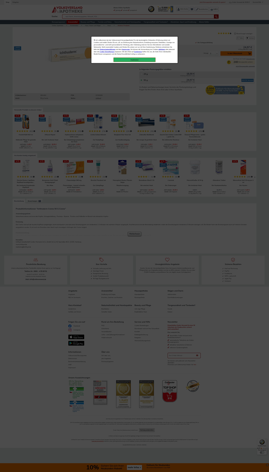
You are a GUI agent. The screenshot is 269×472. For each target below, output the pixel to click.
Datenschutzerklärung (107, 49)
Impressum (126, 49)
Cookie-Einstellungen (107, 52)
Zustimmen (138, 52)
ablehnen (161, 49)
